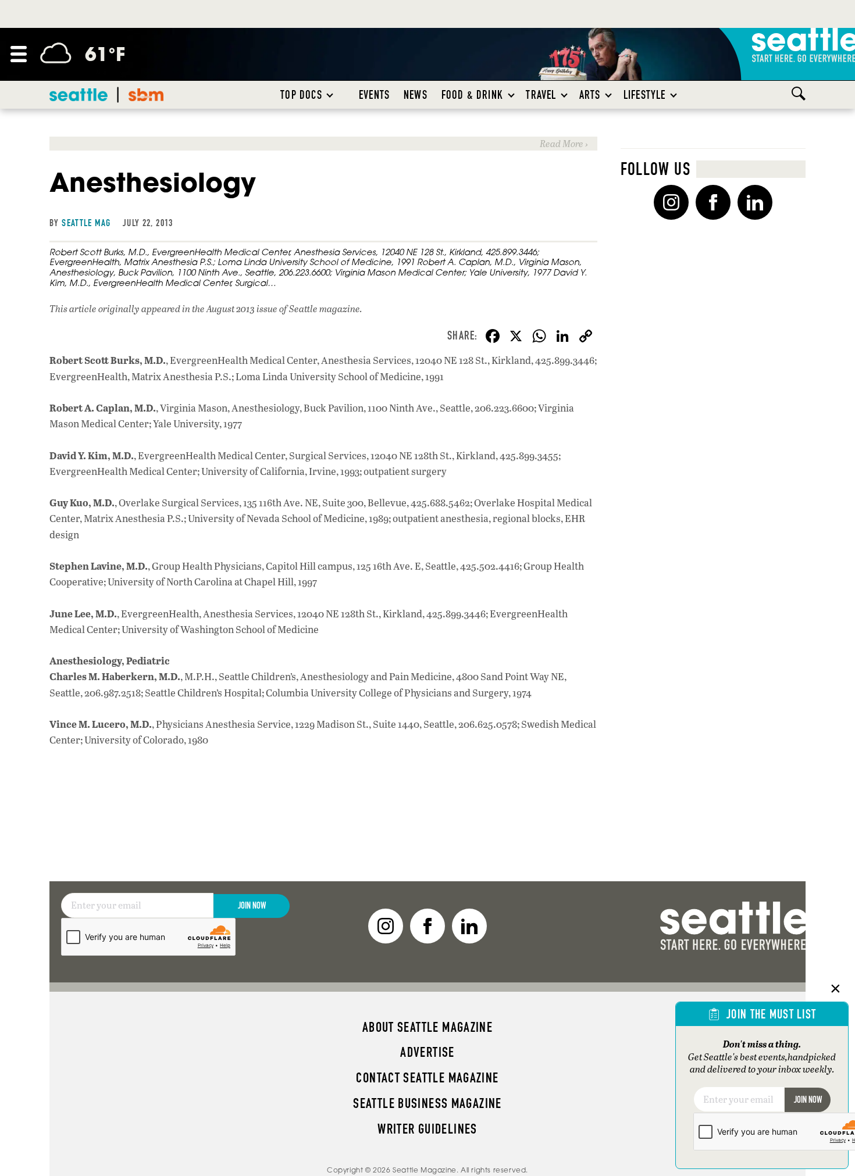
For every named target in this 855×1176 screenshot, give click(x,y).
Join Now (252, 905)
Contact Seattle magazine (427, 1078)
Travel (541, 95)
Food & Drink (472, 95)
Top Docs (301, 95)
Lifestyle (645, 95)
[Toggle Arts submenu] (609, 95)
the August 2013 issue (234, 308)
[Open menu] (19, 54)
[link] (323, 143)
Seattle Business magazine (427, 1103)
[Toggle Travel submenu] (564, 95)
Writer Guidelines (427, 1129)
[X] (516, 337)
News (416, 95)
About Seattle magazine (427, 1027)
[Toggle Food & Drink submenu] (511, 95)
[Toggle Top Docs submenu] (330, 95)
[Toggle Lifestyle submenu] (674, 95)
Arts (590, 95)
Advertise (427, 1052)
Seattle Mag (86, 222)
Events (374, 95)
